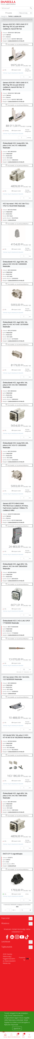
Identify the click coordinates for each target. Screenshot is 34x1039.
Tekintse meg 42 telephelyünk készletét (13, 73)
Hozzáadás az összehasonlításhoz (18, 44)
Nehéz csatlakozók (27, 19)
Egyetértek (17, 1028)
